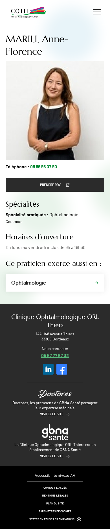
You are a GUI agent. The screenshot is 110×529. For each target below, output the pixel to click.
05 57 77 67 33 (55, 355)
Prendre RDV (50, 185)
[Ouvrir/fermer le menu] (97, 11)
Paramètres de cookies (55, 511)
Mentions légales (55, 495)
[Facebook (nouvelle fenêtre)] (61, 369)
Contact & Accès (55, 487)
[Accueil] (28, 12)
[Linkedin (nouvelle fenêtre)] (48, 369)
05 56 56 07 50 (43, 167)
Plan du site (55, 503)
